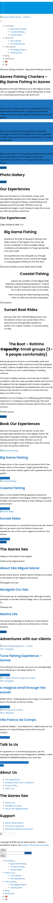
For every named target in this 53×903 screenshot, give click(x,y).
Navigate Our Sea (14, 589)
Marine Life (8, 614)
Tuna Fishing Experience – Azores (21, 658)
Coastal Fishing (17, 32)
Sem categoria (7, 649)
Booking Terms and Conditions (19, 782)
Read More (5, 675)
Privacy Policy (11, 785)
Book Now (9, 58)
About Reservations (14, 823)
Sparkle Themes (28, 845)
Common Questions (14, 826)
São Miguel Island (18, 49)
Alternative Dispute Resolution (19, 829)
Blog (7, 55)
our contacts (22, 762)
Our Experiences (17, 44)
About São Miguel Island (19, 568)
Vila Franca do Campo (18, 719)
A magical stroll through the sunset (23, 689)
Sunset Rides (16, 35)
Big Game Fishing (18, 29)
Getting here (16, 52)
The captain (16, 41)
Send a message (8, 762)
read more (5, 478)
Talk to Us (9, 788)
